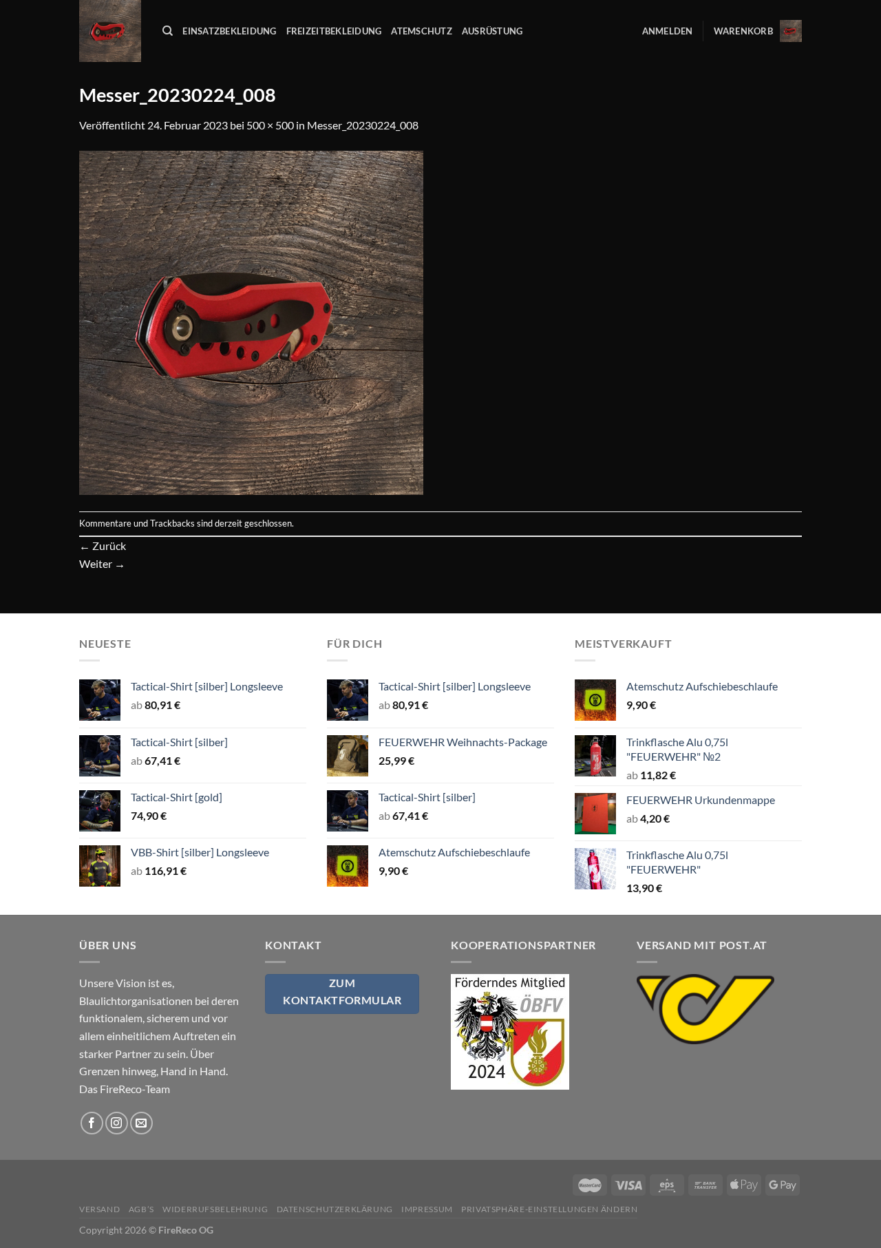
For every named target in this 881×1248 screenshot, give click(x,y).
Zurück (102, 545)
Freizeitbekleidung (334, 30)
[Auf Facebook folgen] (92, 1123)
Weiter (102, 563)
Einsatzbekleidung (229, 30)
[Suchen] (167, 31)
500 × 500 (270, 124)
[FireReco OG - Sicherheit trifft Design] (110, 31)
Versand (99, 1209)
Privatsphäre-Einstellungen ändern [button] (549, 1209)
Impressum (427, 1209)
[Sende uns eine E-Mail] (141, 1123)
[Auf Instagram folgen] (116, 1123)
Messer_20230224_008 (362, 124)
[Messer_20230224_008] (251, 321)
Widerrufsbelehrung (215, 1209)
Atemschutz (421, 30)
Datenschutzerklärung (335, 1209)
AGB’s (141, 1209)
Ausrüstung (492, 30)
